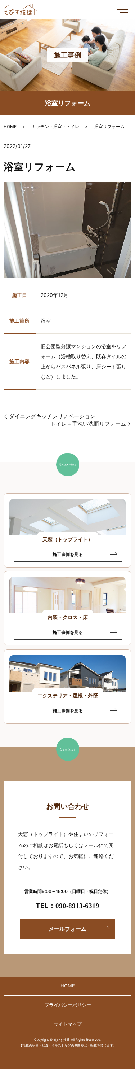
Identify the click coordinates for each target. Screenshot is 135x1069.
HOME (10, 126)
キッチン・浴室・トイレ (55, 126)
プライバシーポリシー (67, 1005)
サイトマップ (68, 1024)
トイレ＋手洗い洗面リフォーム (88, 423)
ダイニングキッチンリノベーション (52, 416)
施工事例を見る (68, 554)
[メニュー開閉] (122, 9)
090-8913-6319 (77, 906)
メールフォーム (67, 928)
